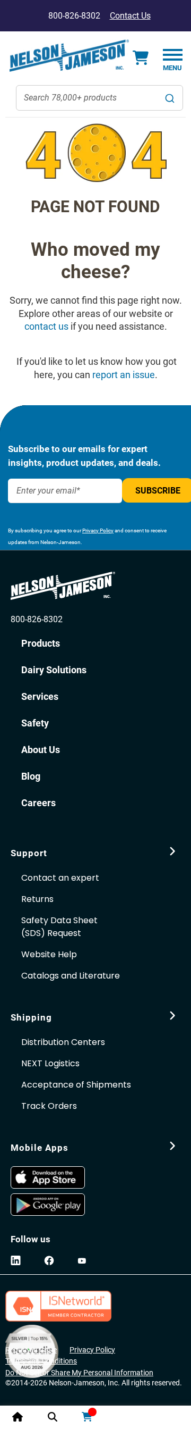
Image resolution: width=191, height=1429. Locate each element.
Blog (30, 776)
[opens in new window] (52, 1177)
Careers (38, 802)
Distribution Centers (63, 1042)
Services (39, 696)
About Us (40, 749)
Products (40, 643)
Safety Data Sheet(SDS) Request (59, 926)
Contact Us (130, 16)
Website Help (49, 954)
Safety (35, 723)
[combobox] (99, 98)
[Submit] (170, 97)
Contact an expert (60, 878)
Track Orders (49, 1106)
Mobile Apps (39, 1147)
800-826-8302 (37, 619)
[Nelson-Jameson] (69, 55)
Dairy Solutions (53, 669)
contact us (46, 326)
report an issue (123, 374)
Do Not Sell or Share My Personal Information (79, 1372)
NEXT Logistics (50, 1063)
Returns (37, 899)
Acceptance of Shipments (76, 1085)
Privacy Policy (98, 530)
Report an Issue (31, 1350)
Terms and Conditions (41, 1361)
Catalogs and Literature (70, 976)
